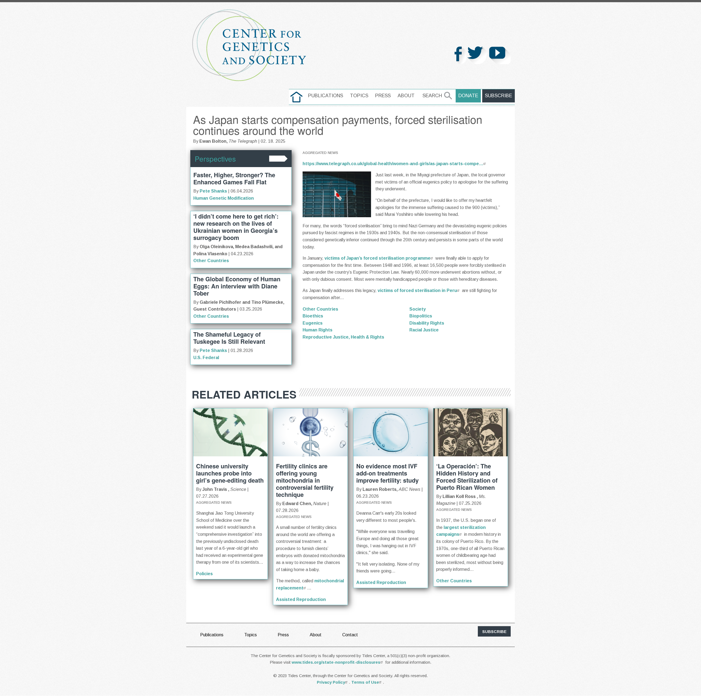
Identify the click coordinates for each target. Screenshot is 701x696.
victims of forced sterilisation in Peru (417, 290)
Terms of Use (365, 682)
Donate (468, 95)
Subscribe (498, 95)
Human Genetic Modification (223, 198)
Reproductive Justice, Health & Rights (343, 337)
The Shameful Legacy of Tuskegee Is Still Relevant (229, 338)
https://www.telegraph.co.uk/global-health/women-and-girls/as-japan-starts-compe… (393, 163)
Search (432, 95)
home (296, 95)
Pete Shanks (213, 191)
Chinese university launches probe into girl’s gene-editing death (230, 473)
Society (417, 309)
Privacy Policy (331, 682)
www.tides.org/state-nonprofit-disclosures (336, 662)
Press (383, 95)
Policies (204, 573)
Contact (350, 634)
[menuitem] (296, 96)
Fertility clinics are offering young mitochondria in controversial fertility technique (305, 480)
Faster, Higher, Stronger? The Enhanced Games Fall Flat (234, 178)
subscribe (494, 631)
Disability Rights (426, 323)
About (406, 95)
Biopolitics (420, 316)
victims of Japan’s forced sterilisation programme (377, 258)
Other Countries (211, 260)
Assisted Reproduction (301, 599)
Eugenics (313, 323)
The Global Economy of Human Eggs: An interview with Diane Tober (236, 286)
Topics (359, 95)
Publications (325, 95)
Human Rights (317, 330)
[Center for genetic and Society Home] (249, 45)
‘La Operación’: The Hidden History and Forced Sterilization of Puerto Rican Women (467, 477)
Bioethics (313, 316)
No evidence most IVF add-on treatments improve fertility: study (387, 473)
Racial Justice (424, 330)
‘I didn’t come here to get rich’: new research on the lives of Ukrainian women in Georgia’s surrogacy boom (235, 227)
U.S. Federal (206, 357)
